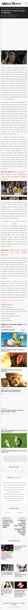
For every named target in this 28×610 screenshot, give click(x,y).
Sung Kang (18, 460)
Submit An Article (16, 606)
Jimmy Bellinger (5, 459)
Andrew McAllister (18, 456)
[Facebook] (5, 470)
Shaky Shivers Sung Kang (10, 460)
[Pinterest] (9, 470)
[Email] (22, 470)
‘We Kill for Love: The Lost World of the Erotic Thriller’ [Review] (14, 252)
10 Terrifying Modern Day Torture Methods (7, 573)
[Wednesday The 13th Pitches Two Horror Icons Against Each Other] (7, 585)
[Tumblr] (18, 470)
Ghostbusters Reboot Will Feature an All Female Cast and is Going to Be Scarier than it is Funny (20, 593)
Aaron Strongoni (10, 456)
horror (6, 458)
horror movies (17, 458)
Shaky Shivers (13, 459)
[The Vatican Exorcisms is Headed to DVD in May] (20, 568)
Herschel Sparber (23, 457)
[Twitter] (2, 470)
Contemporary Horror (13, 457)
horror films (10, 458)
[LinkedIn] (12, 470)
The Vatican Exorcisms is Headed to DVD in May (20, 574)
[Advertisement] (14, 33)
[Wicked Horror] (11, 3)
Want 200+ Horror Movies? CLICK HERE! (14, 137)
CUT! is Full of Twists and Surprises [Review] (20, 548)
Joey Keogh (4, 15)
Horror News (24, 458)
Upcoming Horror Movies (14, 461)
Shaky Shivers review (22, 459)
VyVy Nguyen (24, 461)
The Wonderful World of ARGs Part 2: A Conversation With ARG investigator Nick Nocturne (7, 556)
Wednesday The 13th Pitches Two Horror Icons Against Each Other (7, 592)
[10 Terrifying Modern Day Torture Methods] (7, 567)
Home (2, 8)
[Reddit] (15, 470)
